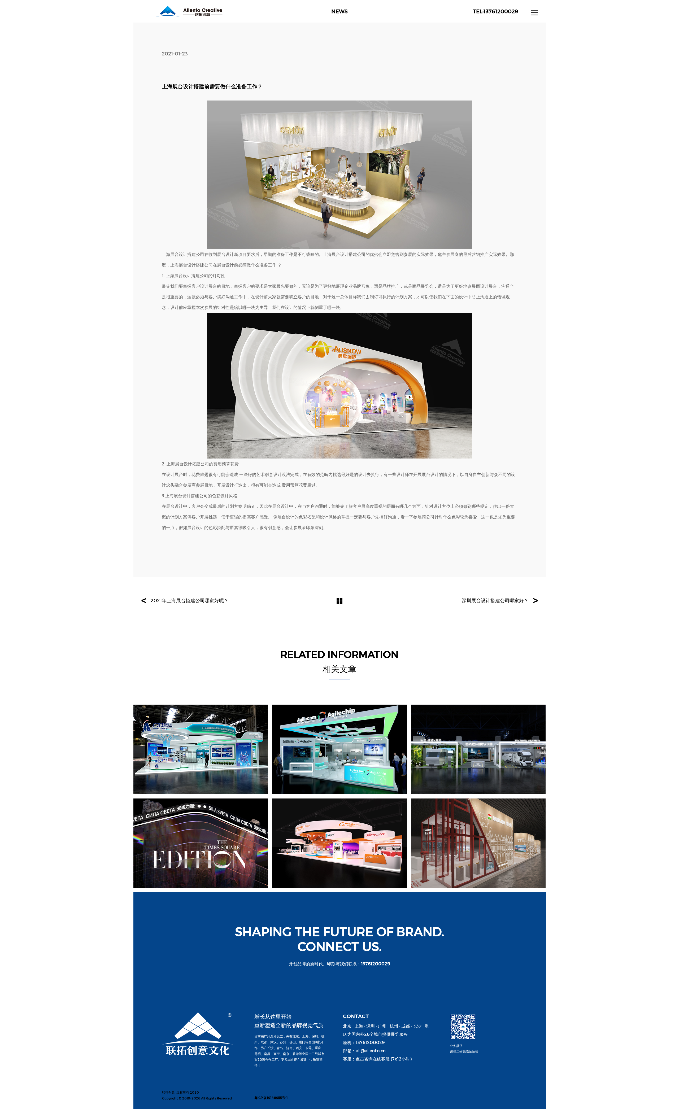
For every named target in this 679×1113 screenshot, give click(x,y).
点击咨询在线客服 (373, 1058)
